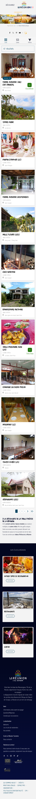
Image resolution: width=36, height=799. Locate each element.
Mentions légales (9, 785)
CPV (26, 791)
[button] (28, 7)
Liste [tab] (5, 42)
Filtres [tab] (30, 42)
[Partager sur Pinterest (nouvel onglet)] (16, 33)
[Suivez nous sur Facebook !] (5, 756)
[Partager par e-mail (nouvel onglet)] (20, 33)
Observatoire (7, 788)
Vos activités (6, 730)
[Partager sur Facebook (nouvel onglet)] (10, 33)
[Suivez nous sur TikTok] (18, 756)
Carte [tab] (17, 42)
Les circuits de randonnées (10, 727)
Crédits (21, 783)
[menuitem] (10, 4)
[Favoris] (24, 7)
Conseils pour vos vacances (10, 716)
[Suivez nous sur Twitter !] (8, 756)
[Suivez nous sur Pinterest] (15, 756)
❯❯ (32, 511)
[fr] (32, 7)
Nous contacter (7, 739)
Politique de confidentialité (13, 791)
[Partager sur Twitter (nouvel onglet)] (13, 33)
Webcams (6, 724)
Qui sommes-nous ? (9, 783)
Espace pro (21, 785)
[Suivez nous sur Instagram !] (11, 756)
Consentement (8, 793)
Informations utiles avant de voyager (13, 710)
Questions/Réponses (9, 713)
